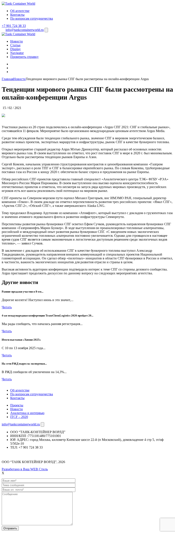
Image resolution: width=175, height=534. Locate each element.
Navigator (17, 53)
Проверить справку (24, 57)
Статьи (15, 45)
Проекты (16, 405)
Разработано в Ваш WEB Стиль (25, 469)
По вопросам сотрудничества (31, 18)
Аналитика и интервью (27, 413)
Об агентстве (19, 11)
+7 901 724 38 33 (14, 26)
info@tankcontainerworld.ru (25, 30)
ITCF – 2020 (19, 417)
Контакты (17, 14)
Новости (16, 41)
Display (15, 49)
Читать (7, 307)
